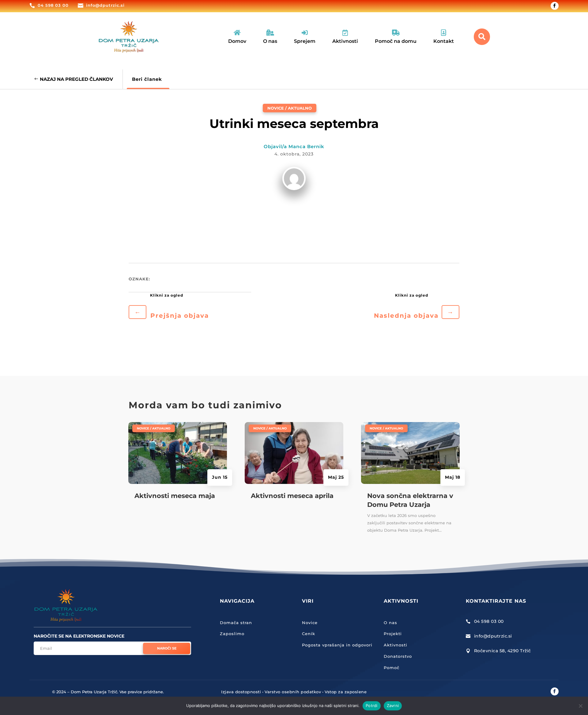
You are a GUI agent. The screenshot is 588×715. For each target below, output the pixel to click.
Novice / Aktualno (289, 108)
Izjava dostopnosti (241, 691)
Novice (310, 622)
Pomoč (391, 667)
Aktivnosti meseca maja (174, 496)
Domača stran (236, 622)
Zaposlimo (232, 633)
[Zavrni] (580, 706)
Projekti (393, 633)
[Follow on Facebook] (555, 6)
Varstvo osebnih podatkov (293, 691)
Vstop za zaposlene (346, 691)
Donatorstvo (398, 656)
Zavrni (393, 705)
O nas (390, 622)
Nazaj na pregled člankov (76, 79)
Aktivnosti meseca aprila (292, 496)
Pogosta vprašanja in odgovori (337, 644)
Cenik (308, 633)
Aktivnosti (395, 644)
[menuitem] (237, 37)
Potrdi (372, 705)
